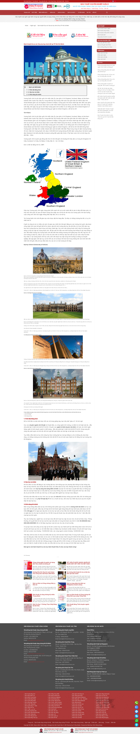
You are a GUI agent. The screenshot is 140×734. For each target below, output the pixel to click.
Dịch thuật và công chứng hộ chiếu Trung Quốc (44, 595)
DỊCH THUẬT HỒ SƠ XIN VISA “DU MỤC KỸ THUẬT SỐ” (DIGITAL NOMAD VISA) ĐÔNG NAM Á (106, 104)
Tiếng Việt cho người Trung (103, 704)
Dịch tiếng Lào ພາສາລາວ (55, 697)
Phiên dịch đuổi (101, 59)
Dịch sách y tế (52, 714)
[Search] (106, 12)
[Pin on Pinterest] (60, 559)
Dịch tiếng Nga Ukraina (30, 702)
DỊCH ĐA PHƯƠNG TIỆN (104, 40)
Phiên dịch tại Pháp (77, 715)
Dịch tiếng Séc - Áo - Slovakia (79, 699)
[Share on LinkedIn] (61, 559)
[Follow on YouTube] (115, 12)
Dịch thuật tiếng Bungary (102, 717)
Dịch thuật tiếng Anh (30, 693)
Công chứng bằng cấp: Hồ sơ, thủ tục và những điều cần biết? (106, 80)
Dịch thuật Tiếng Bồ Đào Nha (32, 712)
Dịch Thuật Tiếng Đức (30, 704)
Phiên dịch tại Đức (76, 710)
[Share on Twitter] (56, 559)
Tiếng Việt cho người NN (102, 699)
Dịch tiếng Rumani (76, 702)
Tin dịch (107, 722)
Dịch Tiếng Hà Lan (29, 707)
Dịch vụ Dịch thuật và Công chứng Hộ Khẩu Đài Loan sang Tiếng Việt (78, 595)
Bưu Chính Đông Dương (96, 725)
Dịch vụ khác (71, 12)
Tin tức (89, 12)
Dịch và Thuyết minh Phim (104, 44)
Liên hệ (94, 12)
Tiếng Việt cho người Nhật (102, 702)
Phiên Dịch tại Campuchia (102, 697)
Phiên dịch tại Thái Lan (101, 695)
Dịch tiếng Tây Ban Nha (30, 710)
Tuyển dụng (81, 12)
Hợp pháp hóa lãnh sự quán (105, 36)
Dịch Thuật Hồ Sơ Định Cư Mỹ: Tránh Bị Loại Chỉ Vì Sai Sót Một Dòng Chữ (105, 117)
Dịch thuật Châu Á (28, 1)
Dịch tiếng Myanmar (101, 710)
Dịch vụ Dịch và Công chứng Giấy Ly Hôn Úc (44, 584)
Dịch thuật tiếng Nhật (30, 700)
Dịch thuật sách (102, 34)
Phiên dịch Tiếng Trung (78, 709)
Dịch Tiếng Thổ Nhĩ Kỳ (54, 705)
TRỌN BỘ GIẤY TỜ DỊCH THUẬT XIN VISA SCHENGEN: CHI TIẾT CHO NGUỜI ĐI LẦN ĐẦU (106, 110)
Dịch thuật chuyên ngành (104, 28)
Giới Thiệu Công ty (85, 8)
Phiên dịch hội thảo (102, 53)
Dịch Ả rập (28, 709)
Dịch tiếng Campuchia (54, 695)
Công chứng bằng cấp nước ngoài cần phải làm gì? (106, 70)
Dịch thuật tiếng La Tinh (102, 715)
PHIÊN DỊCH (101, 50)
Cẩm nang (101, 722)
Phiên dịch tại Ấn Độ (101, 712)
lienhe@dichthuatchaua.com (66, 638)
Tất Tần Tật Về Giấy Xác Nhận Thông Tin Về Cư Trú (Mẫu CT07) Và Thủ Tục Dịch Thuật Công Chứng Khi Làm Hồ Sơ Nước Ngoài (106, 91)
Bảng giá (52, 12)
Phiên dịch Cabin (102, 55)
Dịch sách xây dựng (53, 712)
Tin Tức (101, 8)
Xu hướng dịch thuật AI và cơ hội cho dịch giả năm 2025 (78, 572)
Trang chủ (27, 12)
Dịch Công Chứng (52, 1)
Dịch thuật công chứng (103, 30)
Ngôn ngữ (33, 25)
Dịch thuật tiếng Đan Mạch (55, 704)
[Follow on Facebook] (109, 12)
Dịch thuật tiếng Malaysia (78, 700)
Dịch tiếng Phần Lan (30, 695)
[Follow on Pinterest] (113, 12)
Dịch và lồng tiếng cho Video (105, 47)
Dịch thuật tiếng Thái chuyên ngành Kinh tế (78, 605)
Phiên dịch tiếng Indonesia (102, 693)
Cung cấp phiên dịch (43, 1)
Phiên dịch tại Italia (77, 705)
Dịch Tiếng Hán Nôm (77, 695)
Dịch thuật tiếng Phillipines (79, 697)
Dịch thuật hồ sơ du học (102, 709)
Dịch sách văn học (53, 710)
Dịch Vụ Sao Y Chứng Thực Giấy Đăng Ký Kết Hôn (45, 605)
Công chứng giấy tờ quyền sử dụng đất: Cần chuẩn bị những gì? (44, 563)
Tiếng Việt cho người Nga (102, 705)
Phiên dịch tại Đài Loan (78, 704)
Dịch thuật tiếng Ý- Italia (31, 705)
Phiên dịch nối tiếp (102, 57)
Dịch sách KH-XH (53, 717)
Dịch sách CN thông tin (78, 693)
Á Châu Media (76, 725)
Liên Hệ (106, 8)
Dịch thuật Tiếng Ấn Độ (31, 715)
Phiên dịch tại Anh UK (77, 707)
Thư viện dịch (35, 1)
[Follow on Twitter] (111, 12)
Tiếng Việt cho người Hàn (102, 700)
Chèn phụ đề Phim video (104, 42)
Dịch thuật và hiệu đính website (106, 32)
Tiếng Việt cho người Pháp (102, 707)
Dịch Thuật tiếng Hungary (55, 702)
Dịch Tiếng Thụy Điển (54, 693)
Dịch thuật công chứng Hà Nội (43, 722)
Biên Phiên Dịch (43, 12)
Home (26, 25)
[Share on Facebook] (54, 559)
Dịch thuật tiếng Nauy (54, 699)
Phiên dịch (94, 722)
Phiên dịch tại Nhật (77, 717)
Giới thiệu (34, 12)
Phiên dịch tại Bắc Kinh (101, 714)
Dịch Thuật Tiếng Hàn (30, 714)
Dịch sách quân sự (53, 715)
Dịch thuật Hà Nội (60, 1)
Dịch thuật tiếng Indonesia (55, 707)
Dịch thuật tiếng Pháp (30, 699)
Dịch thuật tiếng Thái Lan (31, 717)
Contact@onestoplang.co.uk (98, 640)
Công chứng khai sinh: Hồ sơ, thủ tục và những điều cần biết (106, 75)
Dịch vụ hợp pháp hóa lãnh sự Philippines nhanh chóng (76, 584)
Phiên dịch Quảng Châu (78, 712)
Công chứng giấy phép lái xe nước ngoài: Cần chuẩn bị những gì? (106, 66)
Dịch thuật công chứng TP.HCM (61, 722)
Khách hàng (61, 12)
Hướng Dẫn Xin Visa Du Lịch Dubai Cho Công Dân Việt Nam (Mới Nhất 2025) (44, 573)
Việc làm (67, 1)
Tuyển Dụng (95, 8)
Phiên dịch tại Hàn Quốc (78, 714)
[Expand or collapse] (27, 87)
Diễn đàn (113, 722)
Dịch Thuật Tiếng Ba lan (54, 700)
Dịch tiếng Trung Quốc (30, 697)
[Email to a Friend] (58, 559)
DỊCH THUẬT (101, 26)
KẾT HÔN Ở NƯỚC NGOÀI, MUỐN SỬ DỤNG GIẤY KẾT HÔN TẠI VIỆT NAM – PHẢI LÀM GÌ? (79, 564)
